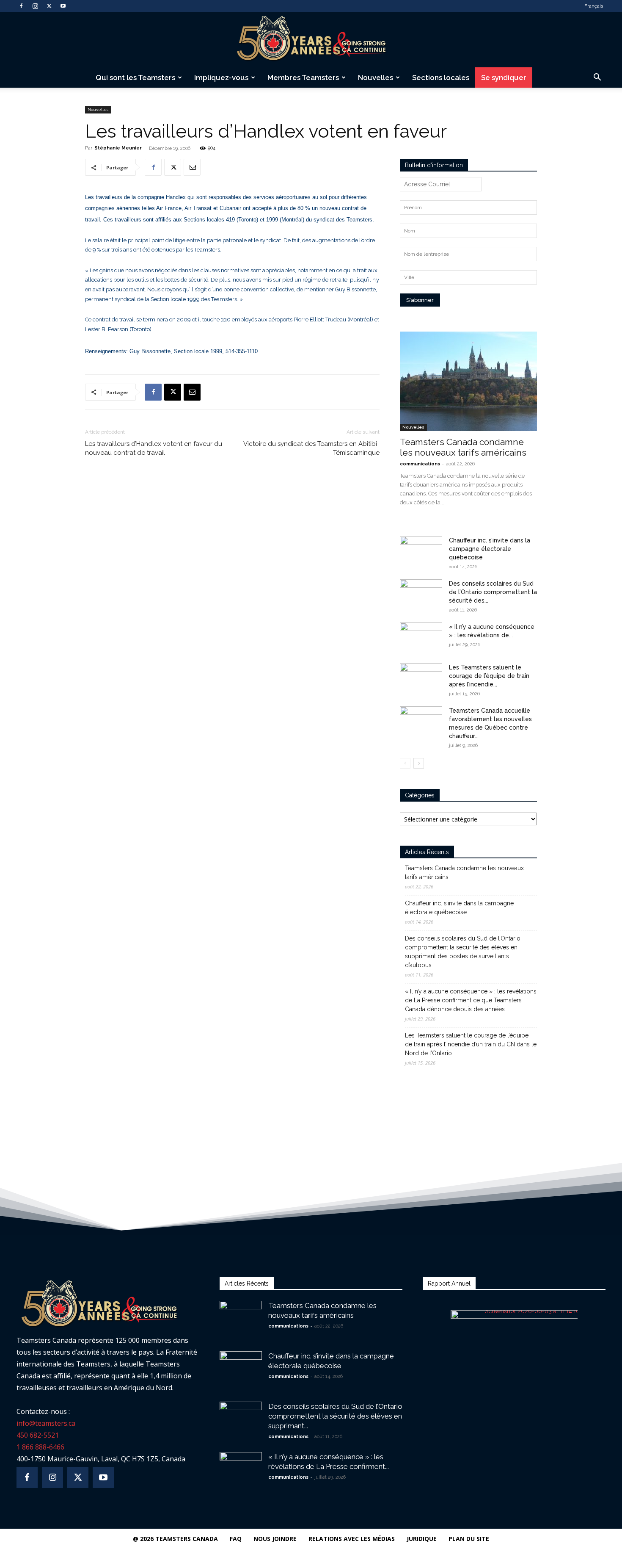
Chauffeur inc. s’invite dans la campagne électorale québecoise (489, 549)
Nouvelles (375, 77)
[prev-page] (405, 763)
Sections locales (440, 77)
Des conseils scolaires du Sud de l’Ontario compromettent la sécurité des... (493, 592)
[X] (49, 6)
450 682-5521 (38, 1435)
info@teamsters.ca (46, 1423)
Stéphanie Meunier (118, 148)
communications (420, 464)
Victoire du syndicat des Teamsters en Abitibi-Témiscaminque (311, 448)
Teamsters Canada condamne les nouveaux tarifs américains (463, 447)
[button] (597, 78)
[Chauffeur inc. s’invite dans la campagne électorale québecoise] (421, 551)
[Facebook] (21, 6)
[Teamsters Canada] (311, 39)
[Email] (192, 167)
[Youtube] (63, 6)
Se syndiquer (503, 77)
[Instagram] (35, 6)
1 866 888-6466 (40, 1447)
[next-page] (418, 763)
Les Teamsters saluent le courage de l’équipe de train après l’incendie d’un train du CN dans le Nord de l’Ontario (471, 1044)
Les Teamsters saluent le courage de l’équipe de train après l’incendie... (489, 676)
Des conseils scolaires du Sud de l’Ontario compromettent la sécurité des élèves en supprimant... (335, 1416)
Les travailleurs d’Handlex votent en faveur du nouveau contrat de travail (153, 448)
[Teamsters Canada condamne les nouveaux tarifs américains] (468, 381)
